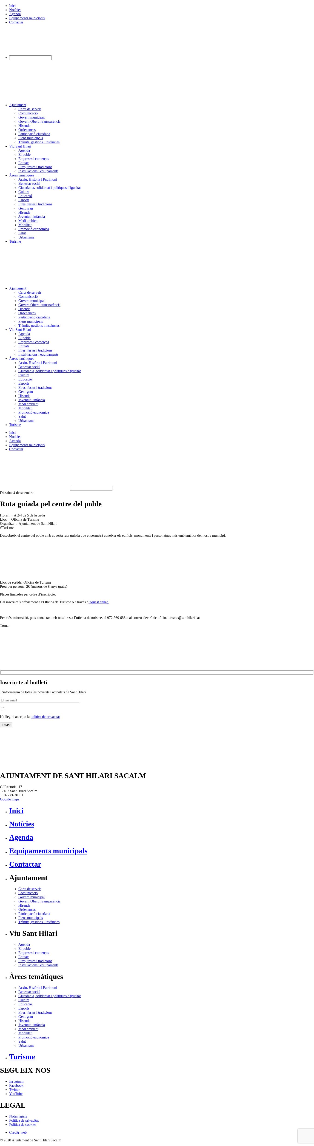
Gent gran (25, 208)
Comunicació (28, 113)
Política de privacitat (24, 1120)
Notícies (15, 10)
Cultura (23, 192)
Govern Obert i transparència (39, 121)
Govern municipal (31, 117)
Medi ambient (28, 221)
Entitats (23, 163)
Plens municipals (30, 138)
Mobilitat (24, 225)
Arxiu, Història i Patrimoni (37, 179)
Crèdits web (18, 1132)
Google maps (9, 799)
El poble (24, 154)
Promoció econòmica (33, 229)
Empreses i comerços (33, 159)
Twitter (14, 1090)
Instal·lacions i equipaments (38, 171)
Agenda (15, 14)
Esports (23, 200)
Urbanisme (26, 237)
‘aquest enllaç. (98, 602)
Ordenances (27, 130)
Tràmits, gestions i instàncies (39, 142)
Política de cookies (22, 1124)
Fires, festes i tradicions (35, 167)
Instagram (16, 1081)
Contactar (16, 22)
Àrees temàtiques (21, 175)
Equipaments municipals (27, 18)
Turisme (15, 241)
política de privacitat (45, 717)
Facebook (16, 1085)
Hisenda (24, 126)
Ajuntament (17, 105)
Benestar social (29, 183)
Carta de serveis (29, 109)
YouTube (16, 1094)
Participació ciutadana (34, 134)
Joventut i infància (31, 216)
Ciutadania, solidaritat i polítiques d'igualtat (49, 188)
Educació (25, 196)
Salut (22, 233)
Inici (12, 6)
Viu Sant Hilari (20, 146)
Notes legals (18, 1116)
